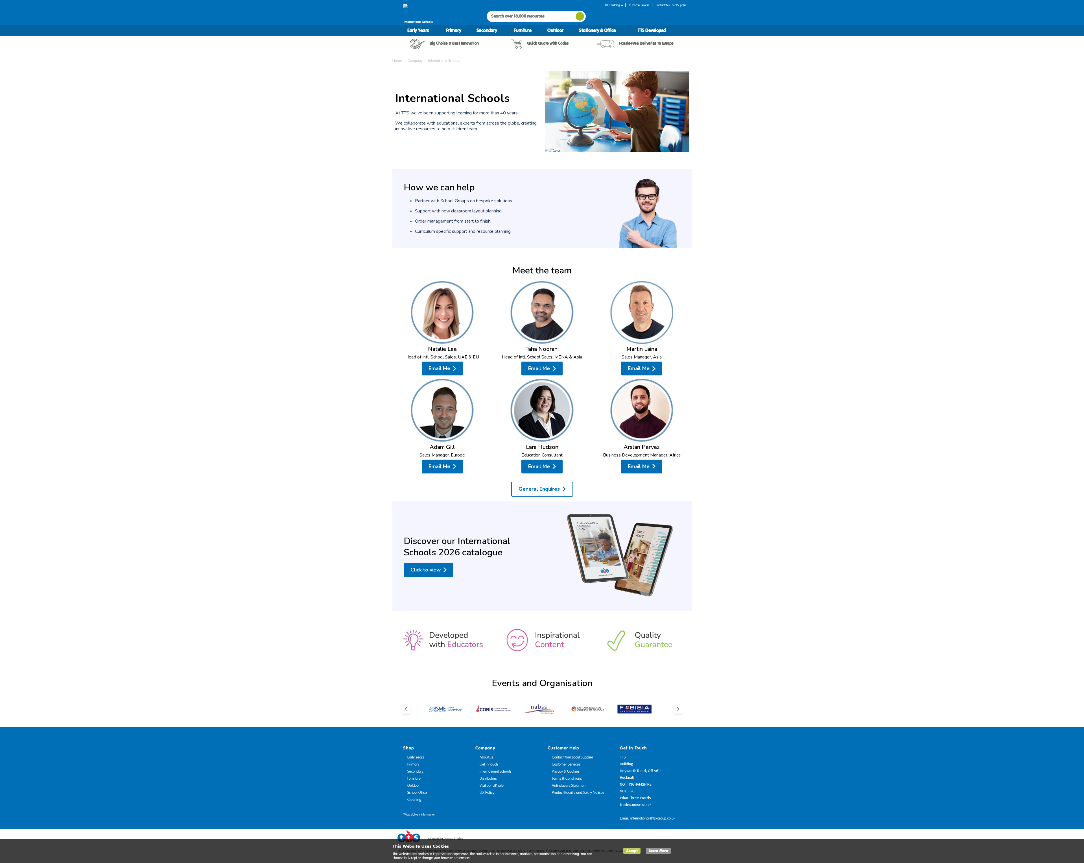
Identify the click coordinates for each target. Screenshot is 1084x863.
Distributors (488, 778)
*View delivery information (419, 814)
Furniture (523, 30)
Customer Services (639, 5)
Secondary (487, 30)
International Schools (496, 771)
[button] (405, 709)
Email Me (439, 368)
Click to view (425, 569)
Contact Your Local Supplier (671, 5)
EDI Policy (487, 792)
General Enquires (539, 489)
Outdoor (555, 30)
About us (486, 757)
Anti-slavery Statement (569, 785)
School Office (417, 792)
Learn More (658, 850)
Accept (632, 850)
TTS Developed (652, 30)
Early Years (418, 30)
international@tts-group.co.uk (652, 818)
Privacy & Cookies (566, 771)
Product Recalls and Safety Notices (578, 792)
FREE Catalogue (613, 5)
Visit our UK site (492, 785)
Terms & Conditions (567, 778)
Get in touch (489, 764)
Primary (453, 30)
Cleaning (414, 799)
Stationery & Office (597, 30)
